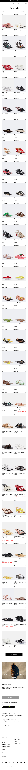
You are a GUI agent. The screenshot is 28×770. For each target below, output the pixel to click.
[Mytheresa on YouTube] (17, 763)
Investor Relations (17, 743)
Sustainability (17, 737)
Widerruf (3, 749)
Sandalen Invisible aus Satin (7, 283)
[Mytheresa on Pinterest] (10, 763)
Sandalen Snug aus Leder (7, 494)
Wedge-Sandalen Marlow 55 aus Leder (9, 646)
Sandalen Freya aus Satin (7, 560)
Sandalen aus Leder (18, 431)
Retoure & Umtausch (6, 744)
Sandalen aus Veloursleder (19, 346)
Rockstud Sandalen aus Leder (20, 603)
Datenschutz (4, 754)
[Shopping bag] (26, 4)
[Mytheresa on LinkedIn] (2, 763)
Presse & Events (17, 739)
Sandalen (3, 346)
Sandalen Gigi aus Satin (19, 537)
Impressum (4, 756)
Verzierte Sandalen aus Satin (7, 624)
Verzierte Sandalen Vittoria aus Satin (9, 304)
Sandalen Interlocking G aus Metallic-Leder (10, 473)
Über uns (16, 734)
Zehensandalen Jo (5, 325)
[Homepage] (14, 3)
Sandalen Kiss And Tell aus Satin (21, 494)
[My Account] (23, 4)
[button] (13, 14)
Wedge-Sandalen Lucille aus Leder (9, 452)
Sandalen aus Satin (18, 516)
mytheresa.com (15, 766)
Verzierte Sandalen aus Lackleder (8, 409)
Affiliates (16, 745)
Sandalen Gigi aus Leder (19, 409)
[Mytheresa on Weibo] (21, 763)
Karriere (15, 741)
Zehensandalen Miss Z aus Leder (8, 241)
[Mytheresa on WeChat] (25, 763)
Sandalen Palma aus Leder (19, 560)
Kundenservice (5, 734)
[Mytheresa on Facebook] (6, 763)
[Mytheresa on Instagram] (13, 763)
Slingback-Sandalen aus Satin (20, 452)
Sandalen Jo (4, 582)
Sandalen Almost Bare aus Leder (8, 388)
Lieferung (4, 742)
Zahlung (3, 740)
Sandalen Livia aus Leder (7, 431)
